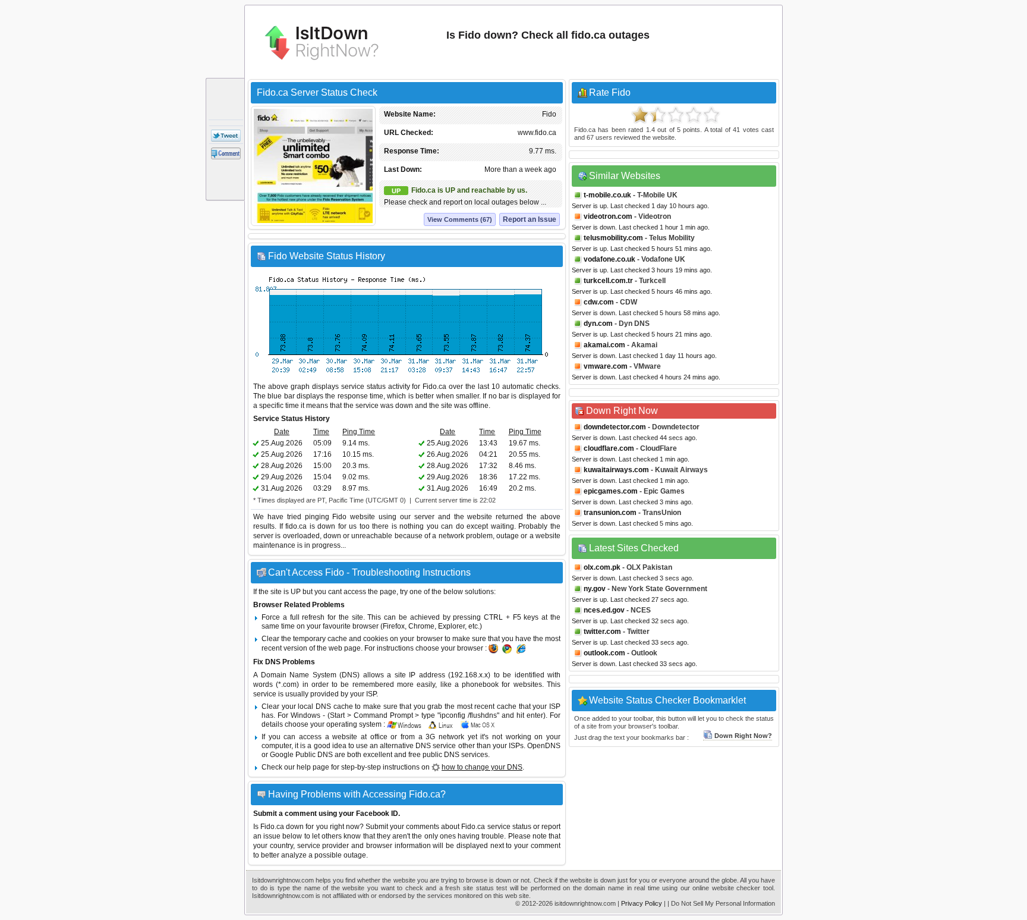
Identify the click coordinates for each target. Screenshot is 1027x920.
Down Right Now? (743, 735)
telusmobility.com (613, 238)
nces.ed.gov (604, 610)
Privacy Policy (641, 903)
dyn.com (598, 323)
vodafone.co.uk (609, 259)
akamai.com (604, 345)
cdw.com (599, 302)
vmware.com (606, 366)
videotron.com (608, 216)
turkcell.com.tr (608, 281)
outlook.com (604, 653)
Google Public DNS (301, 755)
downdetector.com (615, 427)
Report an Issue (529, 219)
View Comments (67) (459, 219)
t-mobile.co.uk (607, 195)
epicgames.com (611, 491)
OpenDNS (543, 746)
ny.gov (595, 589)
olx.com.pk (602, 567)
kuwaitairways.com (616, 470)
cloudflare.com (609, 448)
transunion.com (610, 512)
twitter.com (602, 631)
